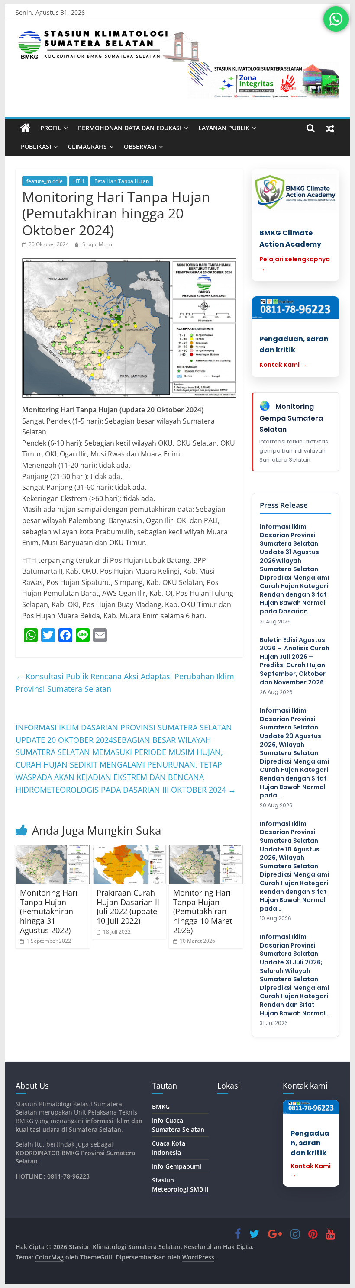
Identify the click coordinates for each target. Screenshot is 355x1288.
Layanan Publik (223, 128)
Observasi (140, 146)
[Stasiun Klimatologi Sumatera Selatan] (25, 128)
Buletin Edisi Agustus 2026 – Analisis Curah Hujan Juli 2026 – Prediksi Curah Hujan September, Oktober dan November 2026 (294, 661)
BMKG (161, 1106)
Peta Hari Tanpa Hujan (121, 181)
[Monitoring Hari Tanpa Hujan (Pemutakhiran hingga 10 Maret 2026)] (206, 864)
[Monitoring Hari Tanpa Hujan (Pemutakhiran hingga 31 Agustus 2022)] (53, 864)
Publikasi (36, 146)
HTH (78, 181)
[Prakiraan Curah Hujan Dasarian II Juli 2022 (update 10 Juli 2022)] (129, 864)
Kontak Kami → (283, 364)
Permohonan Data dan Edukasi (129, 128)
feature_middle (44, 181)
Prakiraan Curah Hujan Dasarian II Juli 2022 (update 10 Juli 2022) (128, 906)
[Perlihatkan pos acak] (329, 128)
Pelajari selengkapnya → (294, 264)
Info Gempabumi (176, 1166)
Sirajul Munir (97, 244)
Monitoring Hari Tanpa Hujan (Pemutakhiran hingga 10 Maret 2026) (202, 911)
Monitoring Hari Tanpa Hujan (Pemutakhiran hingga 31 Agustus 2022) (48, 911)
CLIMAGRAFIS (87, 146)
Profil (50, 128)
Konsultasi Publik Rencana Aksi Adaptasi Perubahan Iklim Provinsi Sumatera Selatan (125, 682)
